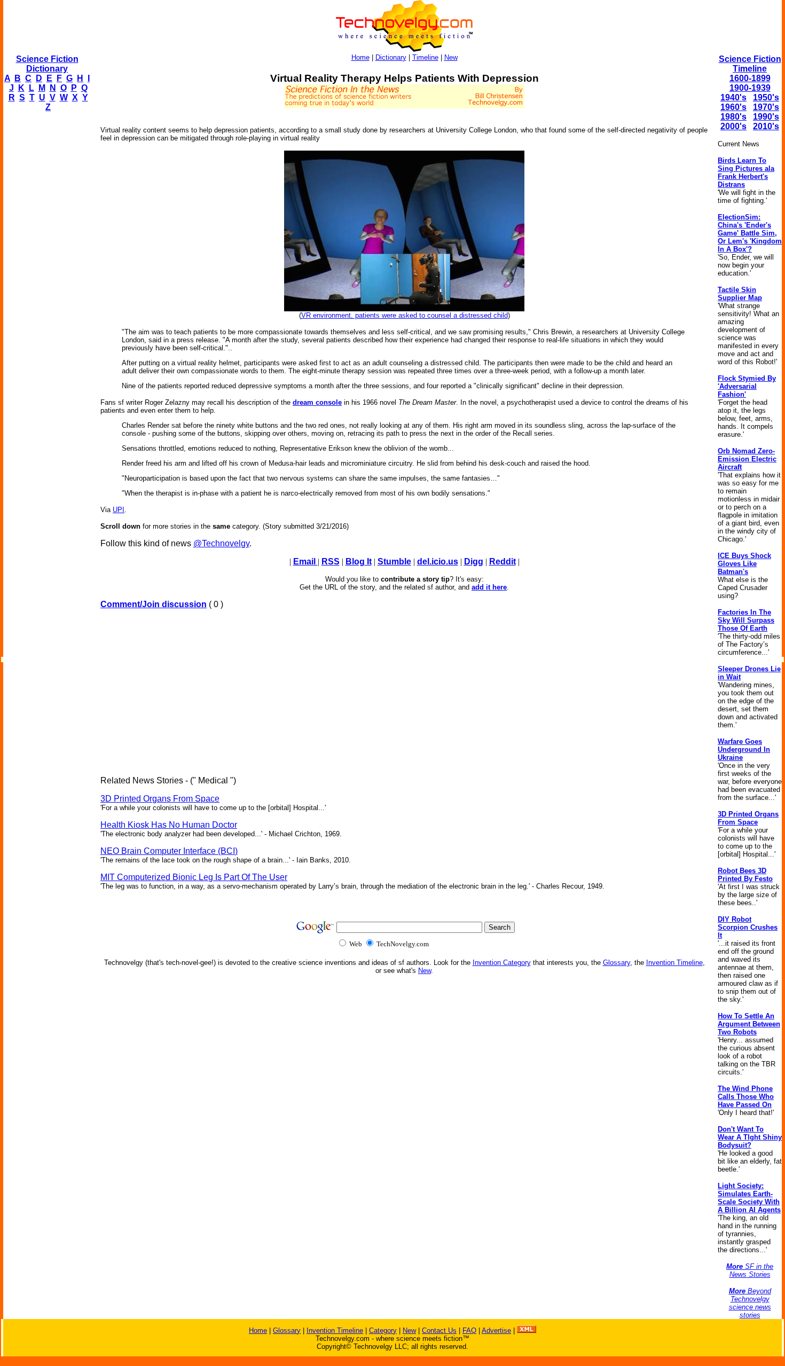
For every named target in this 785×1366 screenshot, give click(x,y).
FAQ (469, 1330)
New (451, 57)
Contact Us (439, 1330)
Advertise (496, 1330)
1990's (766, 116)
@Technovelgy (221, 543)
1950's (766, 97)
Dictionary (390, 57)
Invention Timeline (674, 963)
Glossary (616, 963)
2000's (733, 126)
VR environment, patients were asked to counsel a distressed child (404, 315)
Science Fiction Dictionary (47, 63)
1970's (766, 107)
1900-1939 (750, 87)
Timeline (425, 57)
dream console (317, 402)
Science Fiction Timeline (750, 63)
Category (383, 1330)
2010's (766, 126)
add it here (489, 587)
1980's (733, 116)
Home (360, 57)
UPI (118, 510)
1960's (733, 107)
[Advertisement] (46, 281)
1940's (733, 97)
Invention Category (502, 963)
